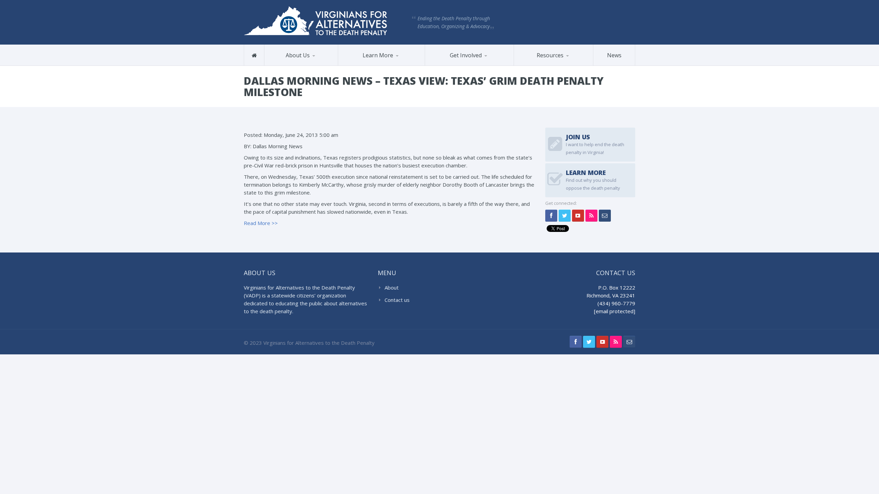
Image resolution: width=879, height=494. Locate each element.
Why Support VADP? (460, 64)
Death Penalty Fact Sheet (544, 65)
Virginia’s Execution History (373, 63)
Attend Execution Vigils (459, 65)
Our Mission (285, 65)
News (614, 55)
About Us (298, 55)
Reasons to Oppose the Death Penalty (369, 65)
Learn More (378, 55)
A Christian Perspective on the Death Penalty (549, 63)
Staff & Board (299, 64)
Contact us (397, 299)
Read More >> (261, 223)
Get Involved (466, 55)
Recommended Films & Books (550, 62)
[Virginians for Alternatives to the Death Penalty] (315, 20)
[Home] (254, 55)
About (392, 287)
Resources (550, 55)
